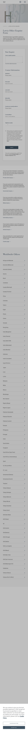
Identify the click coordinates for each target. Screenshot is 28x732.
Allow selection (14, 723)
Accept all (14, 727)
